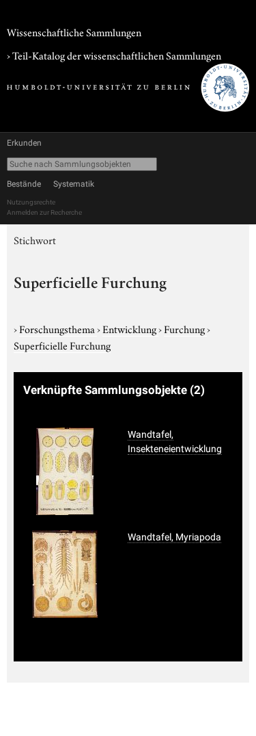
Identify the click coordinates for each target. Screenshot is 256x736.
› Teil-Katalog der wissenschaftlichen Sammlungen (114, 54)
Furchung (185, 328)
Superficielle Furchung (62, 344)
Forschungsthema (58, 328)
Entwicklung (130, 328)
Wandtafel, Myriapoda (174, 536)
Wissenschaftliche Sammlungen (74, 31)
